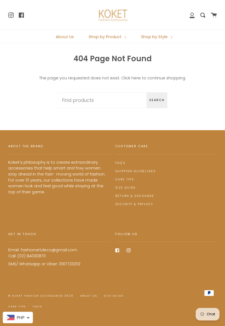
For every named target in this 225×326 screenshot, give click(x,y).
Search (157, 100)
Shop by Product (106, 37)
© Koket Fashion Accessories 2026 (40, 295)
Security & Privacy (134, 204)
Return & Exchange (134, 196)
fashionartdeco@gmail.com (49, 250)
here (136, 78)
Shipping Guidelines (135, 171)
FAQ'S (120, 163)
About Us (65, 37)
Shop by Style (155, 37)
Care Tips (124, 179)
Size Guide (125, 188)
